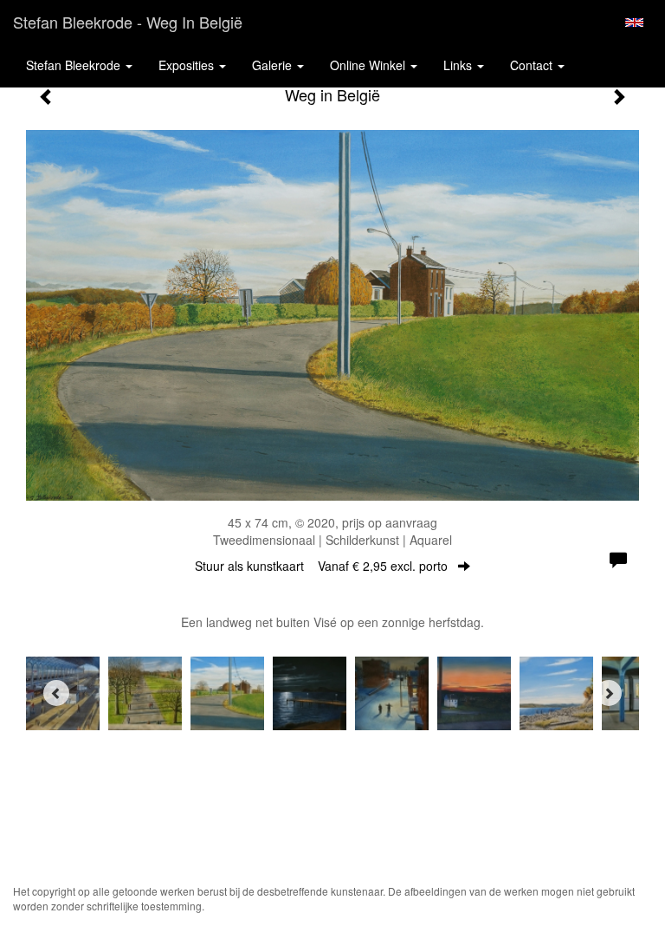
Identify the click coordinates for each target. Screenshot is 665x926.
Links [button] (459, 65)
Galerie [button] (273, 65)
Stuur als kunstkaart (321, 565)
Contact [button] (533, 65)
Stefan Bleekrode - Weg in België (127, 21)
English (634, 22)
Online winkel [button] (369, 65)
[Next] (609, 693)
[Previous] (56, 693)
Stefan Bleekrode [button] (75, 65)
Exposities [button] (187, 65)
